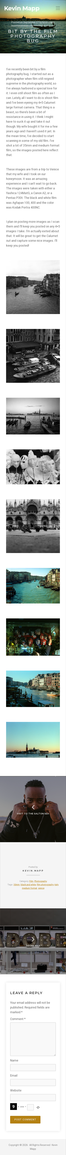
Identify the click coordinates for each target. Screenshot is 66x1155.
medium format (29, 888)
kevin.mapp (33, 870)
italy (56, 884)
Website (15, 1090)
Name (14, 1060)
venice (41, 888)
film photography (45, 884)
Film (31, 881)
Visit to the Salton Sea (33, 813)
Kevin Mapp (21, 8)
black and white (28, 884)
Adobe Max (33, 945)
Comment (18, 1019)
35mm (17, 884)
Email (13, 1075)
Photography (40, 881)
